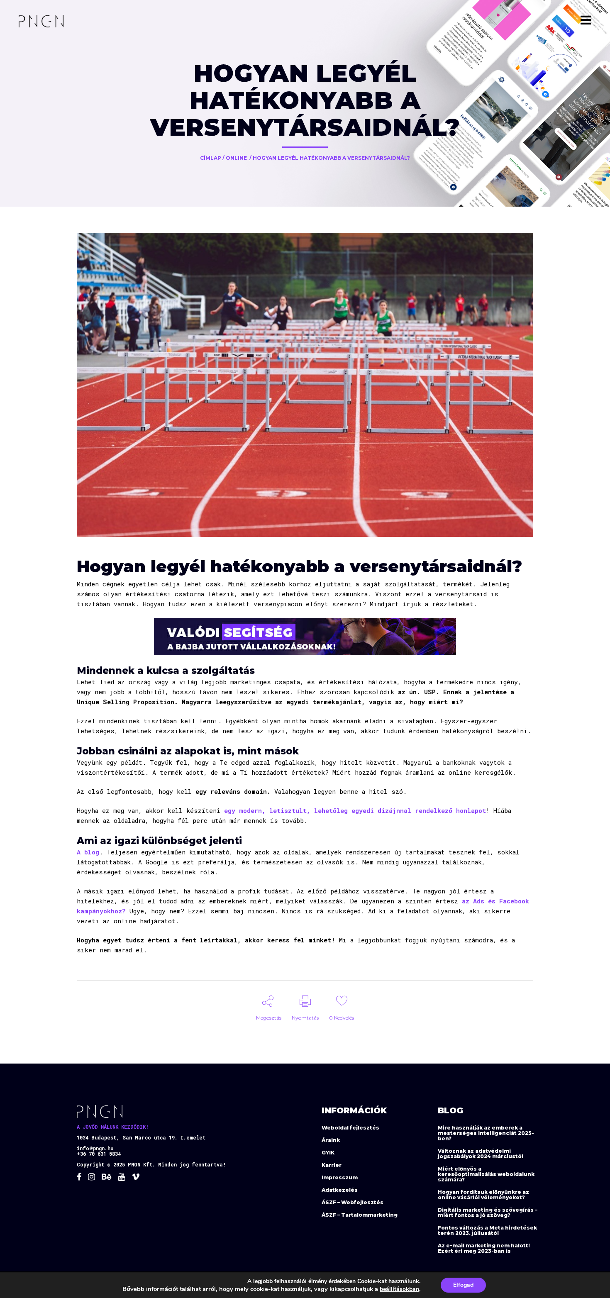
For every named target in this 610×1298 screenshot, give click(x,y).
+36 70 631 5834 (99, 1153)
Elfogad (463, 1285)
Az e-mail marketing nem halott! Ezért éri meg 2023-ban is (484, 1248)
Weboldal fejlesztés (350, 1127)
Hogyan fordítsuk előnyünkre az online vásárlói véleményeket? (483, 1194)
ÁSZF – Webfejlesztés (352, 1202)
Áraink (331, 1140)
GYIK (328, 1152)
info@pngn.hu (95, 1148)
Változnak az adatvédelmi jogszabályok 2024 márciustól (480, 1153)
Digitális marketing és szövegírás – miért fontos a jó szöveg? (487, 1212)
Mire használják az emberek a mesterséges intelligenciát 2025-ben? (486, 1133)
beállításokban (399, 1289)
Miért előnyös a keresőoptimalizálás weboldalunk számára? (486, 1174)
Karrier (332, 1165)
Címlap (210, 158)
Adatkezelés (340, 1190)
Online (236, 158)
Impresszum (340, 1177)
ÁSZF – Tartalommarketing (360, 1214)
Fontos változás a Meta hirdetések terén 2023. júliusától (487, 1230)
